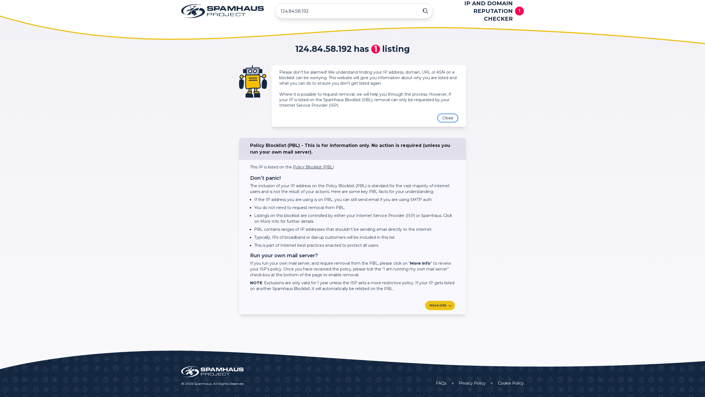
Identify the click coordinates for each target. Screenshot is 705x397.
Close (447, 118)
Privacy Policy (472, 383)
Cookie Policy (511, 383)
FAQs (441, 383)
